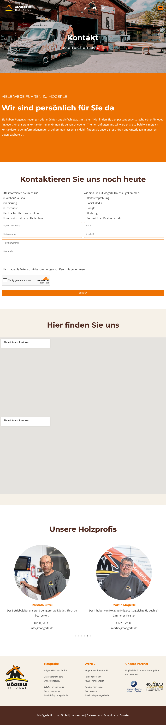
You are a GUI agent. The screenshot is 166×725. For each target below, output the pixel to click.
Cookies (125, 715)
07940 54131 (54, 691)
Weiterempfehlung (98, 198)
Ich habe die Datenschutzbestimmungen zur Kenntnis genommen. (44, 269)
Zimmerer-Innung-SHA (148, 670)
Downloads (111, 715)
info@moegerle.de (42, 628)
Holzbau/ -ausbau (15, 198)
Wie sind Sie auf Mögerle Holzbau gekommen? (112, 193)
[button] (160, 8)
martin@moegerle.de (124, 628)
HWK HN (134, 674)
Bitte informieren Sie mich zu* (20, 193)
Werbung (92, 213)
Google (91, 208)
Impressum (78, 715)
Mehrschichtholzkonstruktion (22, 213)
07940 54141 (58, 687)
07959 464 (97, 687)
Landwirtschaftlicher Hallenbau (23, 218)
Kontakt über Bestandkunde (104, 218)
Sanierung (10, 203)
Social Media (94, 203)
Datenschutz (94, 715)
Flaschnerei (11, 208)
